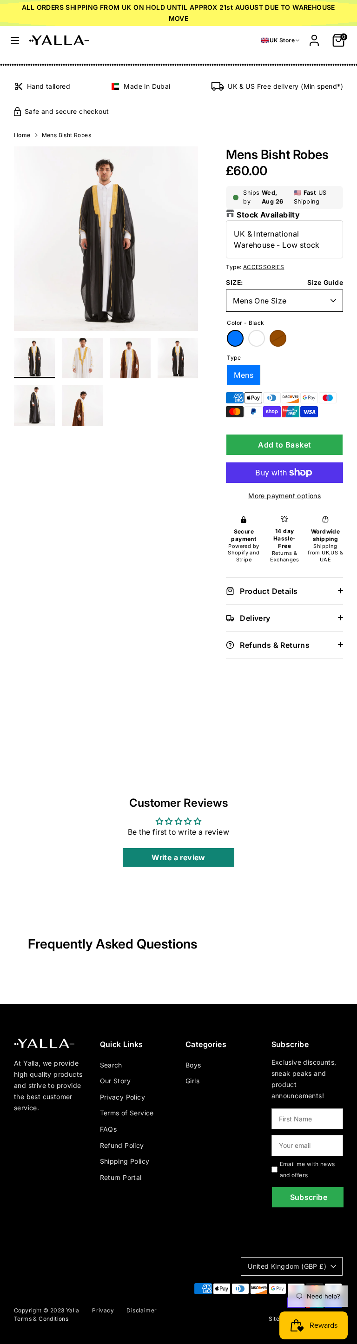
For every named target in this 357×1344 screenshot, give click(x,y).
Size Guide (325, 282)
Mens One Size (259, 300)
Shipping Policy (125, 1161)
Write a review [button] (178, 857)
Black (235, 338)
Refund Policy (122, 1145)
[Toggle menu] (15, 40)
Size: (234, 282)
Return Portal (121, 1177)
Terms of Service (127, 1113)
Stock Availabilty (268, 214)
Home (22, 135)
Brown (278, 338)
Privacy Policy (122, 1097)
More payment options (284, 496)
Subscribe (309, 1197)
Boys (193, 1065)
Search (111, 1065)
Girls (192, 1081)
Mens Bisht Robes (66, 135)
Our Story (115, 1081)
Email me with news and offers (307, 1169)
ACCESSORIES (263, 267)
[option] (106, 242)
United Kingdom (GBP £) (287, 1266)
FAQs (108, 1129)
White (256, 338)
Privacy (103, 1310)
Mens (243, 375)
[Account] (314, 36)
